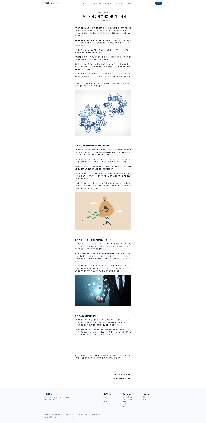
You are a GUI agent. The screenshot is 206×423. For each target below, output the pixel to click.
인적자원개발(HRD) (128, 399)
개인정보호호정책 (53, 417)
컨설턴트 (105, 399)
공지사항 (105, 404)
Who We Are (84, 3)
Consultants (108, 3)
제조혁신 (125, 406)
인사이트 (145, 399)
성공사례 (145, 397)
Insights (129, 3)
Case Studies (119, 3)
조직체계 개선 (126, 401)
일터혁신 (125, 404)
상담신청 (158, 3)
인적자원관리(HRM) (128, 397)
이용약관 (46, 417)
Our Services (97, 3)
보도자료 (105, 401)
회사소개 (105, 397)
